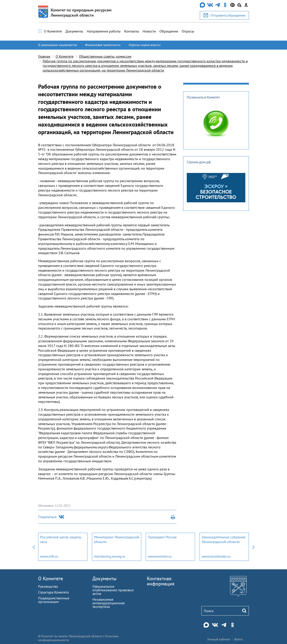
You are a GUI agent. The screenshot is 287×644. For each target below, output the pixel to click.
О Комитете (53, 31)
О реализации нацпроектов (57, 45)
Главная (44, 56)
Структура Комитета (53, 592)
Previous (33, 547)
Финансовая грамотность (103, 45)
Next (253, 547)
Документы (74, 31)
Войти (238, 639)
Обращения (168, 31)
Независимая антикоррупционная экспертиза (108, 603)
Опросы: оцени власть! (145, 45)
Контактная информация (160, 581)
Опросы (188, 31)
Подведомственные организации (53, 600)
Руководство (48, 586)
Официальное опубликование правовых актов (113, 590)
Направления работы (104, 31)
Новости (149, 31)
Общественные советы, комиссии (105, 56)
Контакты (131, 31)
